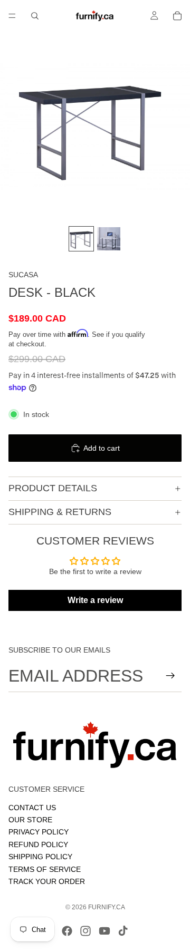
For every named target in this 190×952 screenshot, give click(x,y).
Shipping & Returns (59, 512)
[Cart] (177, 15)
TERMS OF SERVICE (44, 868)
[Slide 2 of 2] (108, 238)
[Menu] (12, 16)
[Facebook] (67, 931)
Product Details (52, 488)
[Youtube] (104, 931)
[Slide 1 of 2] (81, 238)
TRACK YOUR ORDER (46, 881)
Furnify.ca (106, 907)
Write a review (95, 600)
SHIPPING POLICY (40, 856)
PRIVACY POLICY (38, 832)
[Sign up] (170, 676)
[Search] (34, 15)
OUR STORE (30, 819)
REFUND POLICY (38, 844)
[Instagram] (85, 931)
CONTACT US (32, 807)
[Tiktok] (123, 931)
